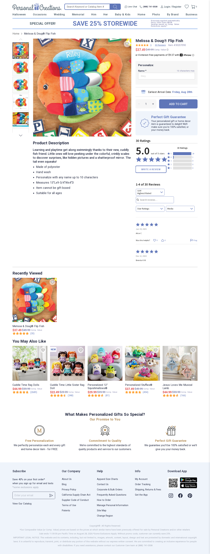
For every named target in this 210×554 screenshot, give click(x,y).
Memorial (78, 14)
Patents (66, 510)
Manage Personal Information (112, 505)
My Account (141, 479)
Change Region (105, 515)
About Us (67, 479)
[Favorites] (186, 6)
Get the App (141, 494)
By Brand (172, 14)
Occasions (40, 14)
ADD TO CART (178, 104)
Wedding (59, 14)
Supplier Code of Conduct (75, 500)
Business (192, 14)
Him (93, 14)
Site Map (101, 510)
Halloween (19, 14)
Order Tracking (142, 484)
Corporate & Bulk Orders (109, 489)
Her (105, 14)
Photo (156, 14)
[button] (182, 153)
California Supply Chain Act (76, 494)
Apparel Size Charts (107, 479)
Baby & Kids (123, 14)
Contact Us (102, 484)
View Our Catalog (22, 503)
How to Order (104, 500)
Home (141, 14)
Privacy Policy (69, 489)
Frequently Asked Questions (111, 494)
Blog (64, 484)
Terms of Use (69, 505)
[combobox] (150, 192)
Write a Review (151, 169)
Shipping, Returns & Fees (148, 489)
